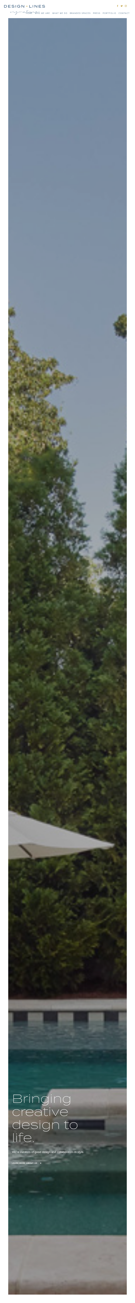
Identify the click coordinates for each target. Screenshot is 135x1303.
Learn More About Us (25, 1163)
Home (29, 13)
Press (96, 13)
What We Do (60, 13)
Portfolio (109, 13)
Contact (124, 13)
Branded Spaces (80, 13)
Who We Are (42, 13)
